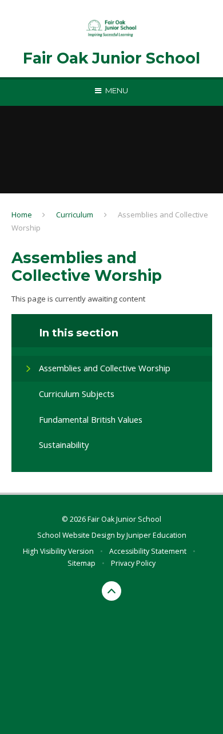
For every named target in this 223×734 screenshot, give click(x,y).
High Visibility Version (58, 551)
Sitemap (81, 563)
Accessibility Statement (147, 551)
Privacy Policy (133, 563)
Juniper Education (156, 535)
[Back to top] (111, 591)
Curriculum (74, 214)
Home (21, 214)
